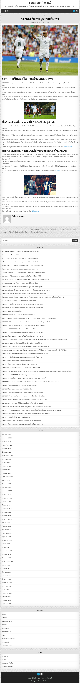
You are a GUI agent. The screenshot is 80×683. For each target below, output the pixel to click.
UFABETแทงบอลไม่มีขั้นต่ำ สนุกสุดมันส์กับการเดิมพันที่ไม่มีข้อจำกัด (22, 332)
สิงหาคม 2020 (6, 572)
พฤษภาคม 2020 (7, 582)
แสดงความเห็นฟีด (7, 663)
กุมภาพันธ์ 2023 (7, 466)
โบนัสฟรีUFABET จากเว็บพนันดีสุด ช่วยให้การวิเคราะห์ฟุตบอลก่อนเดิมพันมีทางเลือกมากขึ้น (29, 318)
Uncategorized (7, 621)
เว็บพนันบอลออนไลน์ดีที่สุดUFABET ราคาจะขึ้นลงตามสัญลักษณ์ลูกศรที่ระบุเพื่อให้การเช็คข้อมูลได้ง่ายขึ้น (33, 297)
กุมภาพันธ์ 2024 (7, 445)
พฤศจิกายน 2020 (7, 561)
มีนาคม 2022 (6, 505)
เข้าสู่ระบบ (5, 656)
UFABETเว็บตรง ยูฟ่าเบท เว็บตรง (40, 18)
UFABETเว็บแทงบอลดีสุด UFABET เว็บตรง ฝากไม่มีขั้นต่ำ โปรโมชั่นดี (22, 424)
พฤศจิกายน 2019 (7, 604)
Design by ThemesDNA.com (40, 681)
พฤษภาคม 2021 (7, 540)
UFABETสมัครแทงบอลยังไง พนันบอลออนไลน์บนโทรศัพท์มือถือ (21, 368)
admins (34, 22)
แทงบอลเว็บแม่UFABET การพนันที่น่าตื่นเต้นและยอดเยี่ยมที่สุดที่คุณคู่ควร (23, 272)
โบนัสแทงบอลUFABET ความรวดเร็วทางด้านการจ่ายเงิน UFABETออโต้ (23, 308)
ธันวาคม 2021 (6, 515)
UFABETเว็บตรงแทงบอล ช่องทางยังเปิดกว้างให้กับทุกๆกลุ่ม (19, 385)
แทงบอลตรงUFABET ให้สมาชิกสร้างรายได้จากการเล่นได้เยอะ (20, 329)
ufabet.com (35, 211)
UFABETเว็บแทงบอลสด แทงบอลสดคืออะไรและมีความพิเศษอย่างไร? (22, 336)
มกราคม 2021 (6, 554)
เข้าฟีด (4, 659)
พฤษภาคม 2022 (7, 498)
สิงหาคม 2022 (6, 487)
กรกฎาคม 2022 (7, 491)
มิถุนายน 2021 (6, 537)
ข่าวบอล (4, 624)
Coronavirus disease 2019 (10, 255)
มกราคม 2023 (6, 470)
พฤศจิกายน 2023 (7, 455)
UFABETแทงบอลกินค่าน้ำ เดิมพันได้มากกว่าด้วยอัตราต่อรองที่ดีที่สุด (22, 343)
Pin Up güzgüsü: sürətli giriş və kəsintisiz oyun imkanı (20, 251)
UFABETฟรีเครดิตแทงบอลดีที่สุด (11, 311)
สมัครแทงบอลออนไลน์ (9, 639)
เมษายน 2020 (6, 586)
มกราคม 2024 (6, 448)
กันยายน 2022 (6, 484)
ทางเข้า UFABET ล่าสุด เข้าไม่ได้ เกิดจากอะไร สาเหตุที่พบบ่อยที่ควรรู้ (22, 265)
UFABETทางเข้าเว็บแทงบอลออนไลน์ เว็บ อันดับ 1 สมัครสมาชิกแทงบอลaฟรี (24, 293)
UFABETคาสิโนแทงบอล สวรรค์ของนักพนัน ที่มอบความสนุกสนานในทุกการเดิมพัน (26, 322)
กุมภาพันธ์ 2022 (7, 508)
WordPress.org (7, 666)
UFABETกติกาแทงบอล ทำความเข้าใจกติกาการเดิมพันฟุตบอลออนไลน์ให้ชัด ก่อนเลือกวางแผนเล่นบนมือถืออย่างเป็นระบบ (37, 371)
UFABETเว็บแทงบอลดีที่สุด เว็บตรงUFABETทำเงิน (17, 389)
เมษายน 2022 (6, 501)
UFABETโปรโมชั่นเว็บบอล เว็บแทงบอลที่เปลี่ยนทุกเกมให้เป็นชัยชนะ (22, 357)
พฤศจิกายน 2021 (7, 519)
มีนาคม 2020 (6, 590)
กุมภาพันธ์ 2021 (7, 551)
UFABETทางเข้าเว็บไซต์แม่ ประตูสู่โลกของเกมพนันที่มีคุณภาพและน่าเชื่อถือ (24, 399)
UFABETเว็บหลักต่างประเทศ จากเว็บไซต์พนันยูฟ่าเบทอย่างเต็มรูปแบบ (22, 286)
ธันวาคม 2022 (6, 473)
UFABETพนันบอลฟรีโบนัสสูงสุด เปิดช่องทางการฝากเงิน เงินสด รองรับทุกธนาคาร (26, 290)
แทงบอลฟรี (5, 642)
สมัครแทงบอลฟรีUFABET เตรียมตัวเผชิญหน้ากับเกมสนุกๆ (19, 375)
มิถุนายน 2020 (6, 579)
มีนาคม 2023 (6, 463)
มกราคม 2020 (6, 597)
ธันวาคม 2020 (6, 558)
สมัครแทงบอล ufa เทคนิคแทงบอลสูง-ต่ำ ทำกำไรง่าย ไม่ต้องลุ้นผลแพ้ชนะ (23, 262)
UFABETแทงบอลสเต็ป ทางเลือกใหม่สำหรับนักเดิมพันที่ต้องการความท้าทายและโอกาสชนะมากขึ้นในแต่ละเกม (34, 339)
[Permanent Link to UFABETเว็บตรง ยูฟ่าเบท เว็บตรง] (40, 50)
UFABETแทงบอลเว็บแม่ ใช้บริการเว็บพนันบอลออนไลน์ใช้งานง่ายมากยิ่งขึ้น (24, 378)
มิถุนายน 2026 (6, 441)
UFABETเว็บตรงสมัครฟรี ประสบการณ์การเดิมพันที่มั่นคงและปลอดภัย (22, 392)
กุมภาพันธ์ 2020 (7, 593)
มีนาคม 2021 (6, 547)
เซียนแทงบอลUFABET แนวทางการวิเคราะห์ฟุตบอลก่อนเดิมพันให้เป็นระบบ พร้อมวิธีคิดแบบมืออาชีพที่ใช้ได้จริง (34, 350)
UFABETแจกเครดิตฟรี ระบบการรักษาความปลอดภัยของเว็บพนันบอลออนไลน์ (25, 354)
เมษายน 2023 (6, 459)
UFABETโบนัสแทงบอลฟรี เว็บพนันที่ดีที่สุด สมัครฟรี (17, 360)
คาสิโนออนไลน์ (6, 632)
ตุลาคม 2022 (6, 480)
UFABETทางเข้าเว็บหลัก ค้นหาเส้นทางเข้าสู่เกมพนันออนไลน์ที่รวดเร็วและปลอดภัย (26, 406)
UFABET (5, 617)
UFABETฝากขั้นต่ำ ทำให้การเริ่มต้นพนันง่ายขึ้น (16, 417)
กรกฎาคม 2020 (7, 575)
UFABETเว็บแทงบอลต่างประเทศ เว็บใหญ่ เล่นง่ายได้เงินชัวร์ (19, 364)
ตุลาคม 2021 (6, 522)
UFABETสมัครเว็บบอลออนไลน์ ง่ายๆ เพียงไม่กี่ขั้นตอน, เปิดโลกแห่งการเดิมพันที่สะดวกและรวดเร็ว (30, 382)
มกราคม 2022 (6, 512)
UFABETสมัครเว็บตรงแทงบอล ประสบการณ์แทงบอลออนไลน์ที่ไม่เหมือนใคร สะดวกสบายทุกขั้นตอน (31, 410)
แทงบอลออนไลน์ (40, 15)
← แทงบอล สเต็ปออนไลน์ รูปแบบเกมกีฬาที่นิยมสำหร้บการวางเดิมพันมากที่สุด (23, 232)
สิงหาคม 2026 (6, 434)
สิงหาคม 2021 (6, 530)
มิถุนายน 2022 (6, 494)
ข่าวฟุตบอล (5, 628)
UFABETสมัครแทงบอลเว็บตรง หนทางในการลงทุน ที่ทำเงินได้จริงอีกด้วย (23, 396)
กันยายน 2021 (6, 526)
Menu (6, 11)
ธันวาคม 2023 (6, 452)
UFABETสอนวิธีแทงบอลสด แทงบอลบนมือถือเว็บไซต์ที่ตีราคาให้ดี (21, 276)
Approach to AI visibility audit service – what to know (20, 258)
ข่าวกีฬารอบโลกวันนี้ (40, 2)
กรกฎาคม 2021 (7, 533)
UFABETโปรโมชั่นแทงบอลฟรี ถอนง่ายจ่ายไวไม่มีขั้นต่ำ (18, 315)
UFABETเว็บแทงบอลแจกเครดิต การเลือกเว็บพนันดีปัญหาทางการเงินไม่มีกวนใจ (25, 346)
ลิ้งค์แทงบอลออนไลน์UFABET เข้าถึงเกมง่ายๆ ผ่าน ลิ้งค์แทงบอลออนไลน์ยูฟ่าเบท (25, 279)
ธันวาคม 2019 (6, 600)
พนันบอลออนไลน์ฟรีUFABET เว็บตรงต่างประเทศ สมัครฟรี (19, 301)
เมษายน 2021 (6, 544)
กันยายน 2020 (6, 568)
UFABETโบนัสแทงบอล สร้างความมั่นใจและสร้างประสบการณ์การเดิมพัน (23, 325)
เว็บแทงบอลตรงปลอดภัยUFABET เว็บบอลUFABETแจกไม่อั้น (20, 269)
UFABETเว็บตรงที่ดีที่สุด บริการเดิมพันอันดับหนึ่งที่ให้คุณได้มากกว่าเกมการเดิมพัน (26, 413)
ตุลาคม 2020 (6, 565)
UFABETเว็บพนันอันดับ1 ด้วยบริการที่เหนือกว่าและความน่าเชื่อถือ (21, 421)
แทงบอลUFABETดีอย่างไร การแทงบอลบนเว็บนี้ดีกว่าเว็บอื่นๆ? (20, 283)
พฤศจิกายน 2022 (7, 477)
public (4, 614)
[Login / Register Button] (74, 11)
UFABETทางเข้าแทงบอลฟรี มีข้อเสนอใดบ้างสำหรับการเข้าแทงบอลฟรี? (23, 403)
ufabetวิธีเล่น (68, 146)
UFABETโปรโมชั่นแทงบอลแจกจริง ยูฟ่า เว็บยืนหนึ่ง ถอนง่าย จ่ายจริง (22, 304)
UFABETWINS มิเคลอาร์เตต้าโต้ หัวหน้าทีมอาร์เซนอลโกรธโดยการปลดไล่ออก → (55, 230)
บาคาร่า (57, 170)
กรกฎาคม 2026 (7, 438)
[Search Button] (77, 11)
